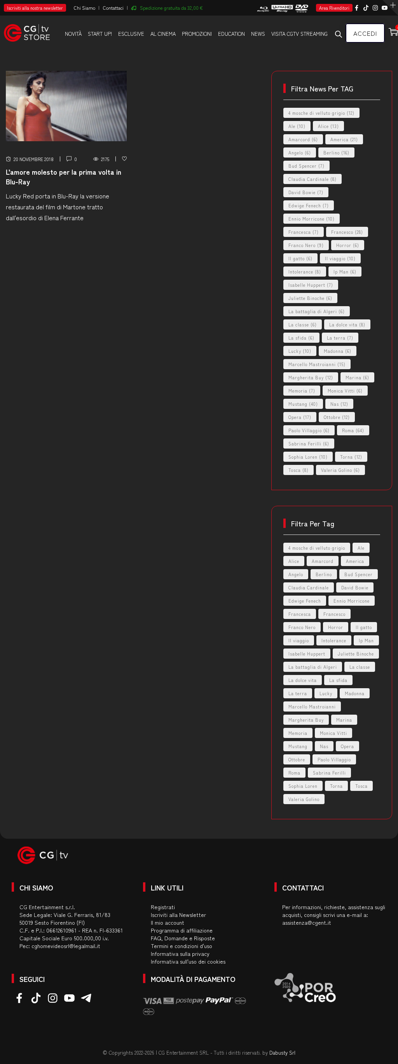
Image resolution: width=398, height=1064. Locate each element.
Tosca (298, 470)
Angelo (299, 152)
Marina (357, 377)
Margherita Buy (310, 377)
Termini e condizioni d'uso (181, 946)
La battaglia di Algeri (316, 311)
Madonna (337, 351)
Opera (299, 417)
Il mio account (167, 922)
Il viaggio (340, 258)
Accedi (365, 33)
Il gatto (300, 258)
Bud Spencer (306, 166)
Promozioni (197, 33)
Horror (347, 245)
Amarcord (303, 139)
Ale (296, 126)
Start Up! (100, 33)
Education (231, 33)
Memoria (301, 390)
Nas (339, 404)
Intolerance (304, 271)
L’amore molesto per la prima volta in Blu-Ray (63, 176)
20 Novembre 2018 (34, 159)
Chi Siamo (84, 7)
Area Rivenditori (334, 8)
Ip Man (344, 271)
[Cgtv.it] (27, 29)
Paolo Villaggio (309, 430)
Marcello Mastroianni (317, 364)
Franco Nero (306, 245)
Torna (351, 457)
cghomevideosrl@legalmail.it (65, 946)
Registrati (163, 907)
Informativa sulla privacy (180, 953)
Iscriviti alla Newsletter (178, 915)
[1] (124, 158)
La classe (302, 324)
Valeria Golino (340, 470)
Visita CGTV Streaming (299, 33)
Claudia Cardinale (312, 179)
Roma (353, 430)
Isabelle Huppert (310, 285)
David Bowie (305, 192)
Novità (73, 33)
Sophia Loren (308, 457)
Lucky (299, 351)
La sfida (301, 338)
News (258, 33)
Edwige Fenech (308, 205)
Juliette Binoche (310, 298)
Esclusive (131, 33)
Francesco (347, 232)
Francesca (303, 232)
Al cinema (163, 33)
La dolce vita (347, 324)
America (344, 139)
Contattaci (113, 7)
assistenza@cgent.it (306, 922)
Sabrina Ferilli (308, 443)
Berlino (336, 152)
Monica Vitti (345, 390)
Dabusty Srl (282, 1052)
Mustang (303, 404)
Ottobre (337, 417)
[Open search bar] (338, 33)
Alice (328, 126)
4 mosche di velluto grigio (321, 113)
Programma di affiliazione (182, 930)
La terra (340, 338)
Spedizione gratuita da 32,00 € (171, 7)
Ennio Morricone (311, 219)
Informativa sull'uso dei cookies (188, 961)
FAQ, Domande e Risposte (183, 938)
